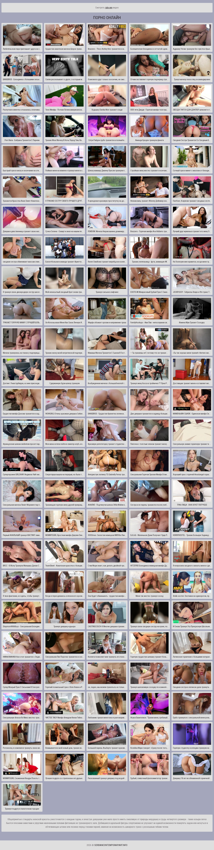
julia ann (108, 7)
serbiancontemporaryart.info (110, 845)
